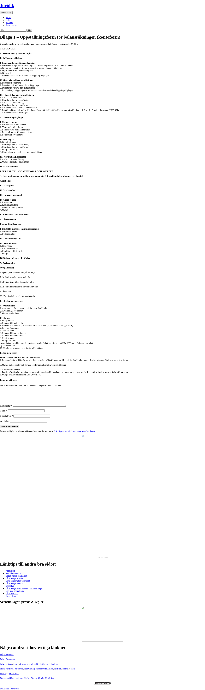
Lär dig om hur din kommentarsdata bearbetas (74, 431)
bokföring (19, 669)
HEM (8, 17)
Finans (3, 673)
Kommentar (6, 406)
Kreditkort (10, 571)
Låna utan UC (12, 593)
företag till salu (37, 678)
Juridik (7, 5)
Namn (3, 411)
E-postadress (6, 416)
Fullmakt (9, 22)
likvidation (43, 664)
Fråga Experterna (7, 659)
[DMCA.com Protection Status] (102, 684)
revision (57, 669)
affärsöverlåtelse (23, 678)
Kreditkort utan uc (14, 573)
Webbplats (4, 421)
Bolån (8, 576)
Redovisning (11, 25)
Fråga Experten (7, 654)
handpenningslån (19, 576)
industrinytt (14, 673)
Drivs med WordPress (9, 688)
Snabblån (10, 586)
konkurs (54, 664)
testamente (24, 664)
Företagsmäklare (7, 678)
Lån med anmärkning (15, 591)
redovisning (29, 669)
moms (65, 669)
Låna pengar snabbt (14, 578)
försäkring (49, 678)
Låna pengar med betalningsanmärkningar (24, 588)
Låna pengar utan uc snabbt (18, 581)
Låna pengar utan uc (15, 583)
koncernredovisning (44, 669)
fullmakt (34, 664)
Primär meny (6, 13)
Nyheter (9, 20)
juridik (16, 664)
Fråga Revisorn (7, 669)
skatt (73, 669)
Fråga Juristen (6, 664)
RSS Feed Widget (102, 557)
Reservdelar (11, 596)
